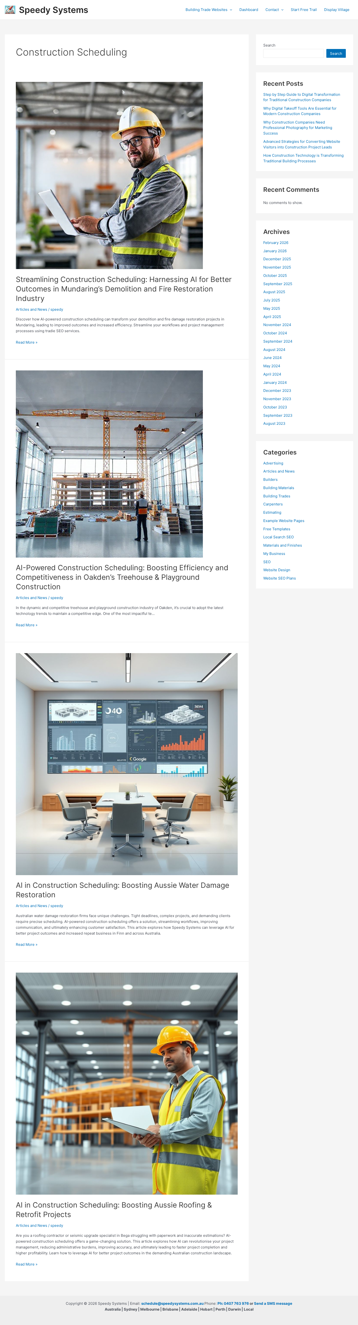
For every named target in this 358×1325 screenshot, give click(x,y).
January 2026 (275, 251)
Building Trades (276, 496)
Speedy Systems (53, 10)
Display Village (336, 9)
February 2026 (275, 242)
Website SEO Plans (279, 578)
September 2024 (277, 341)
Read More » (27, 342)
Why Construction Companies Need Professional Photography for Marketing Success (297, 127)
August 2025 (274, 292)
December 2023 (277, 390)
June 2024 (272, 357)
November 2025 (277, 267)
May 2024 (271, 366)
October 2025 (275, 275)
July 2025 (271, 300)
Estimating (272, 512)
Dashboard (248, 9)
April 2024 (272, 374)
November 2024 (277, 324)
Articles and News (31, 309)
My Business (274, 553)
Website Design (276, 570)
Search (269, 45)
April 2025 (272, 316)
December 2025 (277, 259)
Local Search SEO (278, 537)
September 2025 (277, 283)
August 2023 (274, 423)
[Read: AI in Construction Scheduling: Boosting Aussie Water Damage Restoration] (127, 763)
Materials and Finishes (282, 545)
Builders (270, 479)
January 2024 (275, 382)
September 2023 (277, 415)
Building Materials (278, 487)
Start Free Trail (304, 9)
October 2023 (275, 407)
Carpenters (273, 504)
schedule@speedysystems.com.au (172, 1303)
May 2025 (271, 308)
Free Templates (276, 529)
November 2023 (277, 399)
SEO (267, 562)
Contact (272, 9)
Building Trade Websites (206, 9)
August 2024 (274, 349)
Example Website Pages (283, 520)
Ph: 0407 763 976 (233, 1303)
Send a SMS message (273, 1303)
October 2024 (275, 333)
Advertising (273, 463)
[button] (229, 9)
